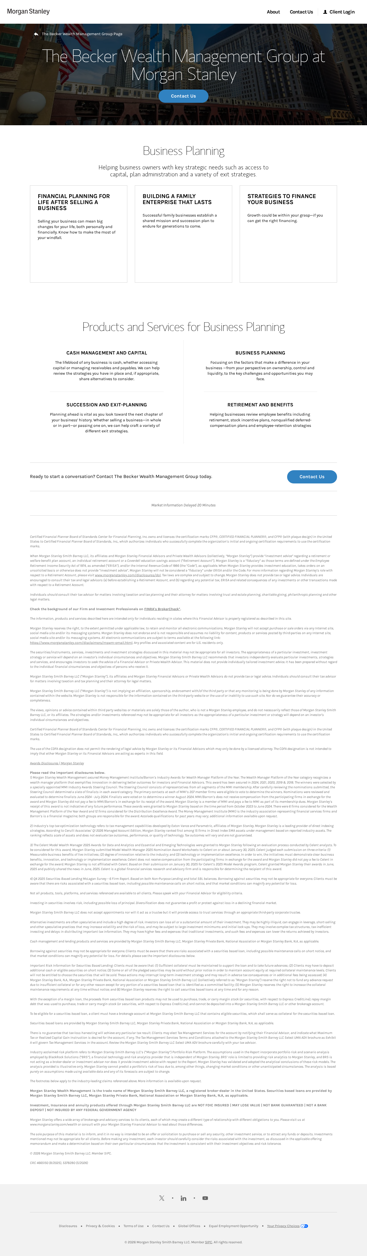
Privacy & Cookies (100, 1226)
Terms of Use (134, 1226)
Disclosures (68, 1226)
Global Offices (189, 1226)
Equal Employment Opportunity (233, 1226)
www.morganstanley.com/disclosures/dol (128, 575)
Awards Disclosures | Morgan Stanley (57, 763)
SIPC (208, 1242)
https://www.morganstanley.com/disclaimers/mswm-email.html (81, 643)
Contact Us (183, 96)
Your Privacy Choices (283, 1226)
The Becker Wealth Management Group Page (82, 33)
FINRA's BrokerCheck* (162, 609)
